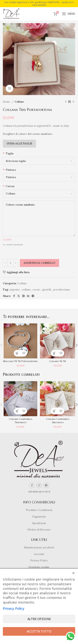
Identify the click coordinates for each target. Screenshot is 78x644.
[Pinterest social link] (23, 295)
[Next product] (73, 102)
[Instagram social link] (39, 485)
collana (26, 289)
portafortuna (61, 289)
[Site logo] (11, 13)
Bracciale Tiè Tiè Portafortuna (20, 361)
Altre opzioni (39, 619)
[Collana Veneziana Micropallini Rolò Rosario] (39, 194)
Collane (19, 101)
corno (36, 289)
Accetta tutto (39, 631)
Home (7, 101)
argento (14, 289)
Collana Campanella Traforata (20, 421)
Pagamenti (39, 516)
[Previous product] (66, 102)
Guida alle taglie (19, 143)
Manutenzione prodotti (39, 547)
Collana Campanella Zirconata (57, 421)
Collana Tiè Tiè (57, 361)
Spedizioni (39, 523)
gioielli (46, 289)
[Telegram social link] (32, 295)
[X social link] (18, 295)
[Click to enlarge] (9, 88)
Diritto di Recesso (39, 529)
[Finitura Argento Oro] (39, 177)
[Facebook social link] (14, 295)
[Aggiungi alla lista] (23, 353)
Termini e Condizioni (39, 510)
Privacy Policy (39, 560)
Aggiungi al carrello (39, 262)
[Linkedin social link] (28, 295)
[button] (17, 353)
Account (39, 554)
